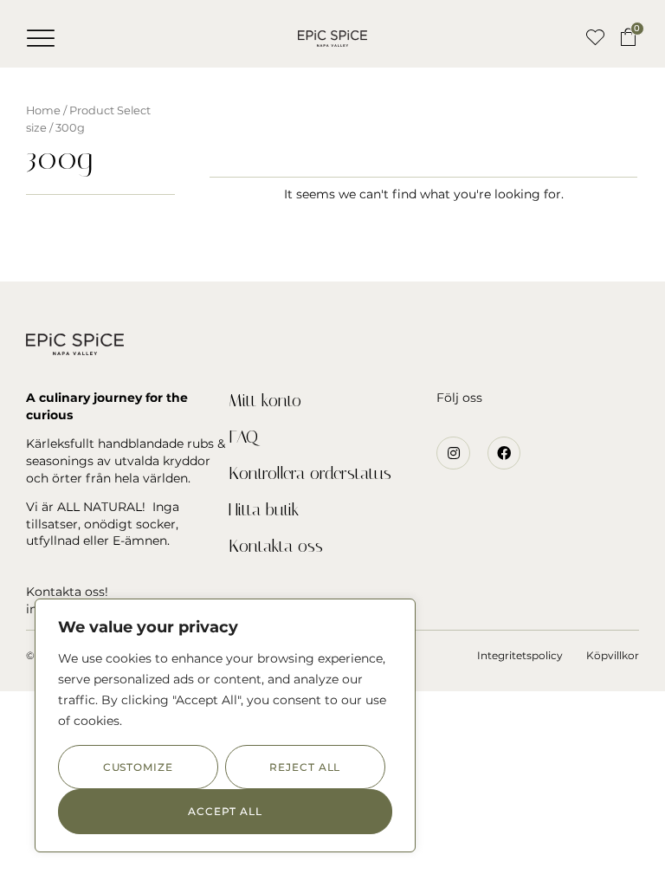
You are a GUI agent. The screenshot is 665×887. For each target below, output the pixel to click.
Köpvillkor (612, 655)
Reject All (304, 767)
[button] (40, 38)
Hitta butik (264, 509)
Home (43, 110)
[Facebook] (503, 453)
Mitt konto (265, 400)
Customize (138, 767)
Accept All (225, 811)
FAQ (243, 436)
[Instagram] (452, 453)
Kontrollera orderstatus (310, 473)
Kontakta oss (276, 545)
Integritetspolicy (520, 655)
